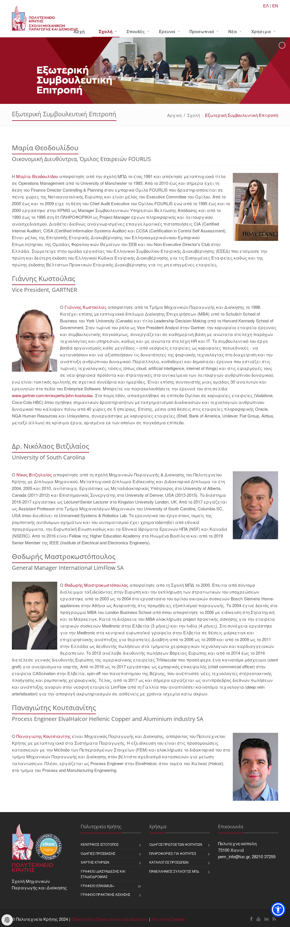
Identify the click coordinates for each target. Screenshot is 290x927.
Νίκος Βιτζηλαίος (34, 475)
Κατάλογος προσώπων (168, 862)
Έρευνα (167, 31)
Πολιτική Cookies (168, 919)
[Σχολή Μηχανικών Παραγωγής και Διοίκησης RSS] (274, 918)
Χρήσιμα (261, 31)
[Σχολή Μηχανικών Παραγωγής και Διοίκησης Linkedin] (266, 918)
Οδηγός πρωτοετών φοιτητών (175, 844)
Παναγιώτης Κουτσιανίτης (43, 736)
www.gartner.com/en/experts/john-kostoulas (52, 395)
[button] (278, 909)
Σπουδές (136, 31)
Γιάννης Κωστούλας (85, 307)
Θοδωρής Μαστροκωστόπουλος (96, 585)
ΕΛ (266, 5)
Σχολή (105, 31)
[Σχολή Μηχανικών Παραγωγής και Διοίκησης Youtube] (259, 918)
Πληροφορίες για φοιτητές (172, 853)
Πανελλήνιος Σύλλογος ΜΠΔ (174, 871)
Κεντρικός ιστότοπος (100, 844)
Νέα (232, 31)
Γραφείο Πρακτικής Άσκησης (105, 894)
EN (275, 5)
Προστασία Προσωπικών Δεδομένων (109, 919)
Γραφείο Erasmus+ (98, 885)
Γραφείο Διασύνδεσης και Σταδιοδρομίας (103, 874)
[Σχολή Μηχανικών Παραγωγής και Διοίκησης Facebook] (251, 918)
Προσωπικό (201, 31)
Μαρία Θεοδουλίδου (37, 176)
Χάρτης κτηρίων (95, 862)
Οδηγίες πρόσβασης (98, 853)
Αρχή (79, 31)
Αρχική (174, 115)
